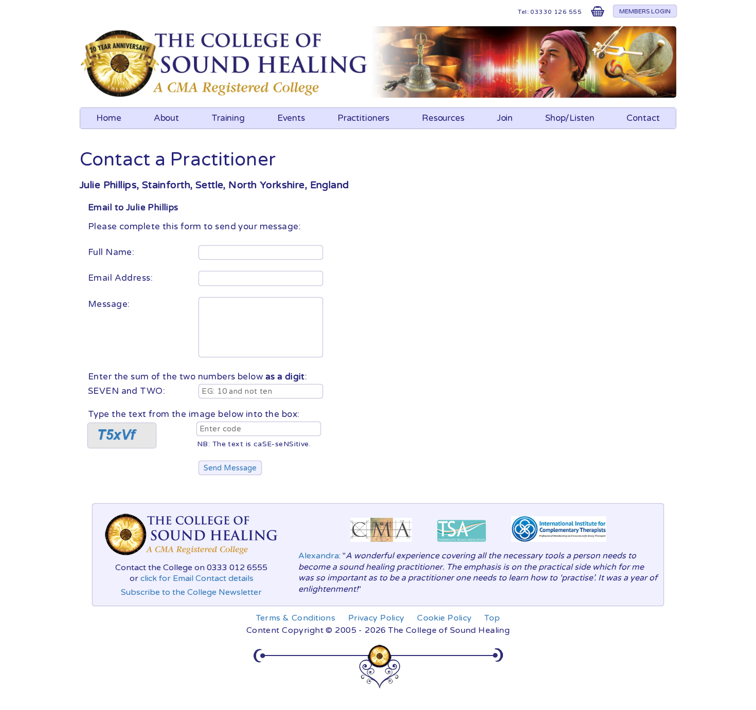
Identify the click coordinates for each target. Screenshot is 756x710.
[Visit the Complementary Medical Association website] (381, 544)
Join (505, 118)
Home (108, 118)
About (166, 118)
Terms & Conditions (296, 618)
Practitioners (363, 118)
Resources (443, 118)
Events (291, 118)
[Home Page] (225, 94)
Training (228, 118)
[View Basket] (597, 13)
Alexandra (318, 556)
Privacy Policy (376, 618)
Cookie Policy (444, 618)
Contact (642, 118)
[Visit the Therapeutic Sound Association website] (461, 544)
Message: (110, 304)
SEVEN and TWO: (126, 391)
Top (492, 618)
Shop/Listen (570, 118)
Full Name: (112, 252)
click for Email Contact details (197, 578)
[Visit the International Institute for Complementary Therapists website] (558, 544)
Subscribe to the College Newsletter (191, 592)
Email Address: (121, 277)
